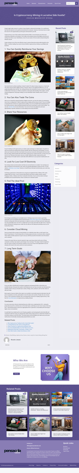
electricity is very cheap (13, 168)
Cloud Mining (13, 335)
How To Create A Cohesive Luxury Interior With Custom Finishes (64, 155)
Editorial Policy (73, 465)
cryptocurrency (19, 335)
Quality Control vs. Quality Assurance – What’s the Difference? (63, 71)
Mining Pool (44, 335)
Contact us (45, 465)
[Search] (76, 3)
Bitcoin (7, 335)
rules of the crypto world (35, 219)
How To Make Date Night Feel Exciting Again (64, 134)
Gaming (57, 173)
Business (34, 3)
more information (12, 298)
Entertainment (41, 3)
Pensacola (50, 3)
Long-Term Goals (34, 335)
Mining (39, 335)
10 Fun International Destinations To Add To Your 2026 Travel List (64, 93)
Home (28, 3)
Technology (49, 18)
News (56, 176)
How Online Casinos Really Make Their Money (63, 113)
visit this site (11, 106)
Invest (28, 335)
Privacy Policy (53, 465)
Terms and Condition (63, 465)
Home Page (31, 465)
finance (25, 335)
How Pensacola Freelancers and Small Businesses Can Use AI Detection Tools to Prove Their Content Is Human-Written (64, 48)
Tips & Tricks (58, 3)
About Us (38, 465)
